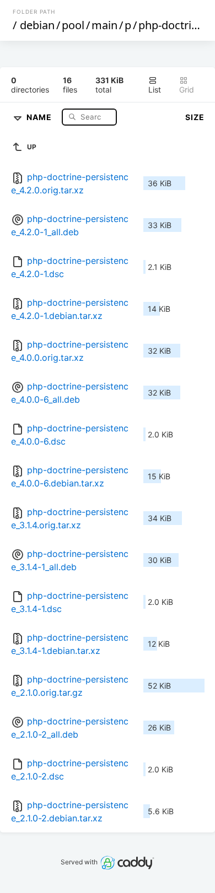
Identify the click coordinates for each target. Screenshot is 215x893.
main (104, 25)
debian (37, 25)
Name (40, 116)
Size (195, 117)
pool (73, 25)
